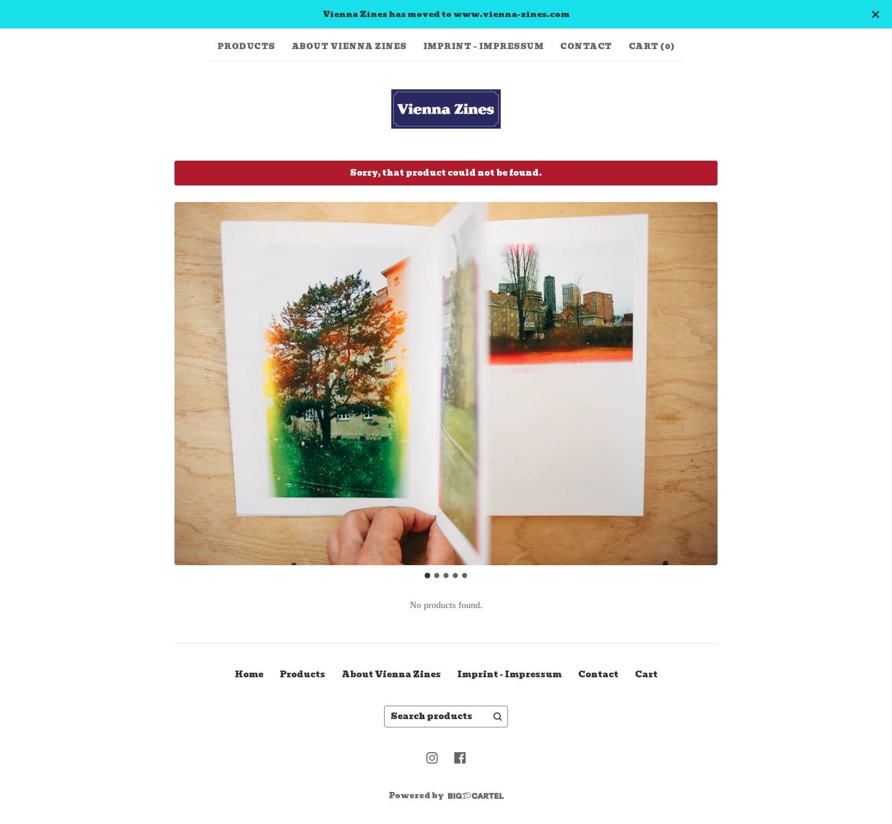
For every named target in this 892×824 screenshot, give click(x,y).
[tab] (428, 576)
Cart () (652, 46)
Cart (646, 674)
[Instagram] (432, 758)
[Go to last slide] (189, 383)
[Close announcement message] (875, 14)
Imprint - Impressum (483, 46)
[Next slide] (703, 383)
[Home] (446, 109)
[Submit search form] (497, 716)
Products (246, 46)
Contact (586, 46)
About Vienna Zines (349, 46)
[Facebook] (460, 758)
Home (249, 674)
